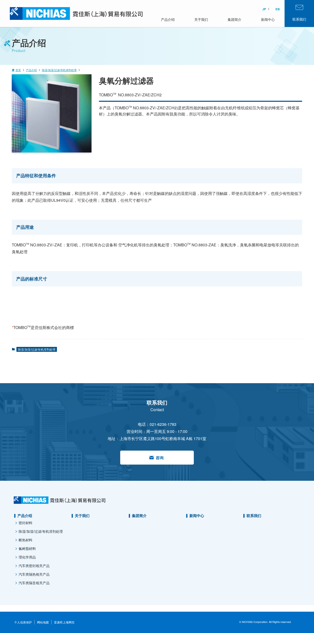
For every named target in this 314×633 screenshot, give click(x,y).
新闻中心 (196, 515)
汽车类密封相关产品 (34, 565)
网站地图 (43, 622)
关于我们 (82, 515)
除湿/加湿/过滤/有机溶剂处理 (36, 349)
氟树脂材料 (27, 548)
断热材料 (25, 539)
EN (277, 9)
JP (264, 9)
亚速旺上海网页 (64, 622)
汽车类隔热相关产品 (34, 574)
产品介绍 (24, 515)
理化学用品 (27, 557)
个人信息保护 (23, 622)
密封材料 (25, 522)
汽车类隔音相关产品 (34, 582)
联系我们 (254, 515)
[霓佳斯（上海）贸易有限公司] (59, 13)
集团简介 (139, 515)
